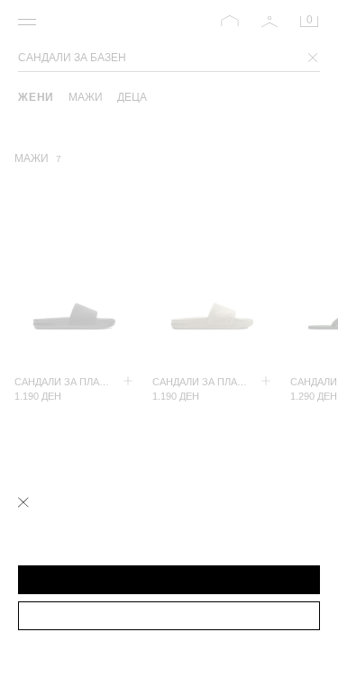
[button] (169, 579)
